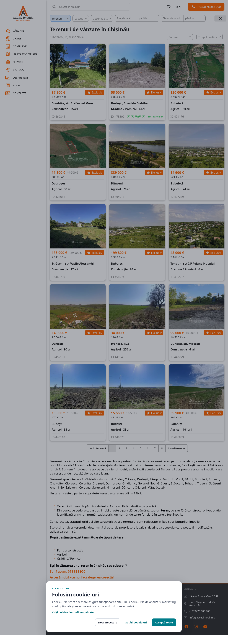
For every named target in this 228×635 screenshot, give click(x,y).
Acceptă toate (164, 622)
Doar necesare (107, 622)
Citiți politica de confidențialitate (73, 612)
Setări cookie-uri (136, 622)
